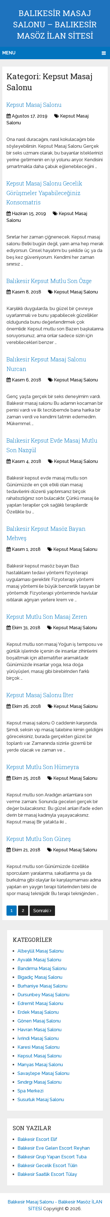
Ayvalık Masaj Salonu (39, 959)
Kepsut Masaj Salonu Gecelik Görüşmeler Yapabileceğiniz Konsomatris (44, 193)
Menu (9, 53)
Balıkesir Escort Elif (37, 1139)
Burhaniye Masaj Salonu (42, 986)
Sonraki (41, 910)
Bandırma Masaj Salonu (42, 968)
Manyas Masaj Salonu (40, 1064)
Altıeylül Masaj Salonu (40, 951)
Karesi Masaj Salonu (38, 1047)
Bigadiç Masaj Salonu (39, 977)
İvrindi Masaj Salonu (38, 1038)
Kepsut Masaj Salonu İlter (39, 695)
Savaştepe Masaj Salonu (43, 1073)
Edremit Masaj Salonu (40, 1003)
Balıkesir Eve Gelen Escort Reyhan (53, 1148)
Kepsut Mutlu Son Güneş (38, 838)
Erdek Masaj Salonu (38, 1012)
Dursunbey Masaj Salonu (43, 994)
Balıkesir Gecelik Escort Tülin (47, 1165)
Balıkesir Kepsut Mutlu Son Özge (49, 280)
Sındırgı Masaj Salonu (39, 1082)
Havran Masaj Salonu (39, 1029)
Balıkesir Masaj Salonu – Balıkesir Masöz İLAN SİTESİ (55, 24)
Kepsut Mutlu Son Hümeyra (42, 766)
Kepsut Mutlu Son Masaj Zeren (46, 616)
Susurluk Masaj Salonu (40, 1099)
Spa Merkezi (30, 1091)
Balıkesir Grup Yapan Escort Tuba (52, 1156)
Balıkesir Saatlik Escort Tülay (47, 1174)
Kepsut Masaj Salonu (33, 104)
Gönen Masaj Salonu (39, 1021)
